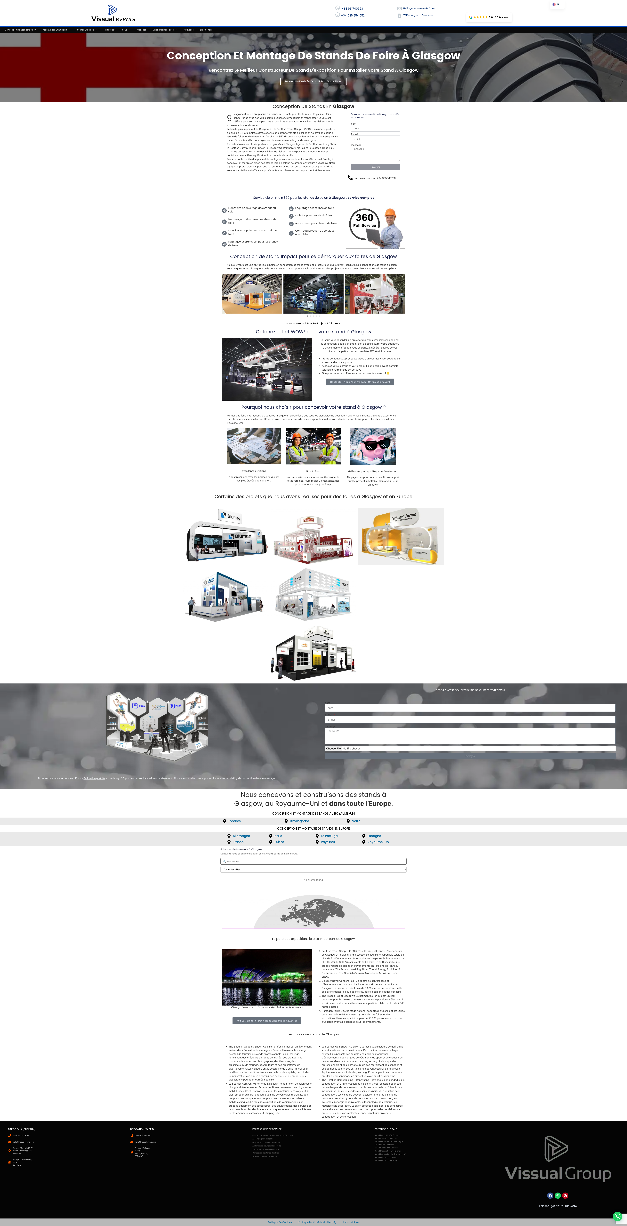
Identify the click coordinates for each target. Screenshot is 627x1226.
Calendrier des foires (163, 29)
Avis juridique (351, 1222)
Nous (124, 29)
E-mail (354, 134)
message (356, 145)
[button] (489, 17)
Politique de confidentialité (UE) (317, 1222)
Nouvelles (189, 29)
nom (353, 123)
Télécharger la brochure (418, 15)
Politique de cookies (280, 1222)
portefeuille (110, 29)
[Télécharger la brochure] (399, 16)
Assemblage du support (55, 29)
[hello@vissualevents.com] (399, 9)
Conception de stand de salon (20, 29)
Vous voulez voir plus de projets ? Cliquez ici (313, 323)
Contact (141, 29)
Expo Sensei (206, 29)
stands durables (85, 29)
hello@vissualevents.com (418, 8)
